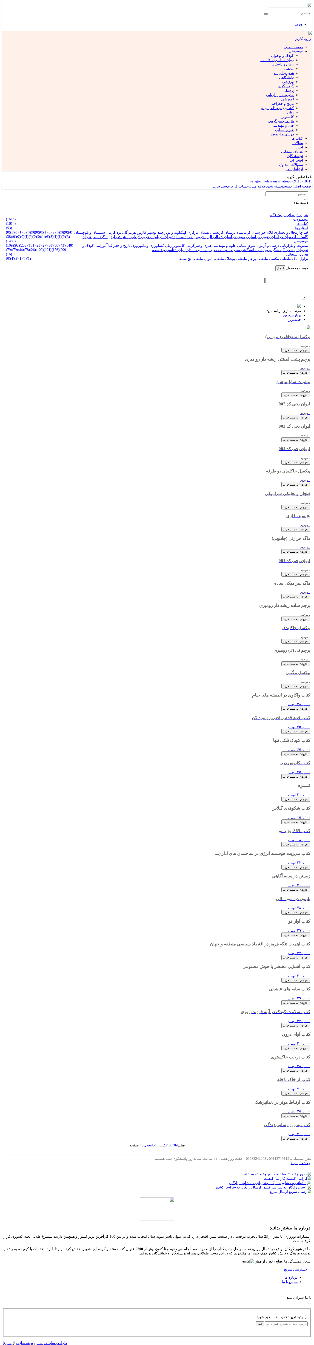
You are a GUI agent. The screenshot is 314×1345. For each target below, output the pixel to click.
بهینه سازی (24, 1343)
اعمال (280, 268)
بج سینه (185, 259)
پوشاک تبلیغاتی (223, 259)
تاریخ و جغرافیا (283, 103)
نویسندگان (295, 156)
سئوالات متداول (291, 165)
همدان (204, 232)
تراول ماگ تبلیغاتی (293, 259)
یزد (118, 232)
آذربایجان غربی (151, 237)
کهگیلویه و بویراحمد (172, 232)
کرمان (110, 232)
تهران (168, 237)
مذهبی (289, 69)
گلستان (302, 237)
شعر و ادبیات (284, 73)
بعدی (147, 1145)
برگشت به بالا (301, 1163)
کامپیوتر (288, 117)
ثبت (259, 1323)
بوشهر (151, 232)
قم (305, 232)
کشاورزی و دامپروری (277, 108)
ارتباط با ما (294, 169)
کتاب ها (297, 138)
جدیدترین (294, 319)
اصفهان (289, 237)
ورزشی (288, 82)
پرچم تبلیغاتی (245, 259)
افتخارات (296, 160)
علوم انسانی (284, 130)
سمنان (178, 237)
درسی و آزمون (282, 134)
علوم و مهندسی (223, 245)
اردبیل (110, 237)
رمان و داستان (283, 64)
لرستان (229, 232)
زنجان (189, 237)
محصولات (300, 219)
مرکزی (193, 232)
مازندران (89, 237)
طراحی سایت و (55, 1343)
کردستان (216, 232)
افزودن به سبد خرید (295, 350)
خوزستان (258, 232)
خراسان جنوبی (271, 237)
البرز (208, 237)
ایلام (269, 232)
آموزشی (287, 99)
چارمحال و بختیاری (288, 232)
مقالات (297, 143)
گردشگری (286, 86)
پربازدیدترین (292, 315)
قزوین (199, 237)
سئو (40, 1343)
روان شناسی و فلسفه (277, 60)
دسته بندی (300, 203)
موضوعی (296, 51)
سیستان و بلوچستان (89, 232)
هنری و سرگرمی (281, 121)
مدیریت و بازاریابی (280, 95)
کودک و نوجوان (282, 55)
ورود (298, 24)
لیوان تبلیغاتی (201, 259)
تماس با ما (290, 1282)
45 (153, 1145)
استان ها (301, 228)
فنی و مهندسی (282, 125)
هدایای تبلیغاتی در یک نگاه (289, 215)
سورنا (7, 1343)
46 (156, 1145)
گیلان (100, 237)
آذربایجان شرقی (127, 237)
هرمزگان (128, 232)
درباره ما (291, 1277)
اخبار (299, 147)
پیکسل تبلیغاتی (267, 259)
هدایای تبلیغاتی (292, 152)
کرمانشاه (243, 232)
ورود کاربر (303, 38)
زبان (290, 112)
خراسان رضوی (248, 237)
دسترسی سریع (295, 1269)
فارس (141, 232)
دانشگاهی (286, 77)
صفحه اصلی (293, 47)
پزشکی (288, 90)
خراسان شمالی (224, 237)
